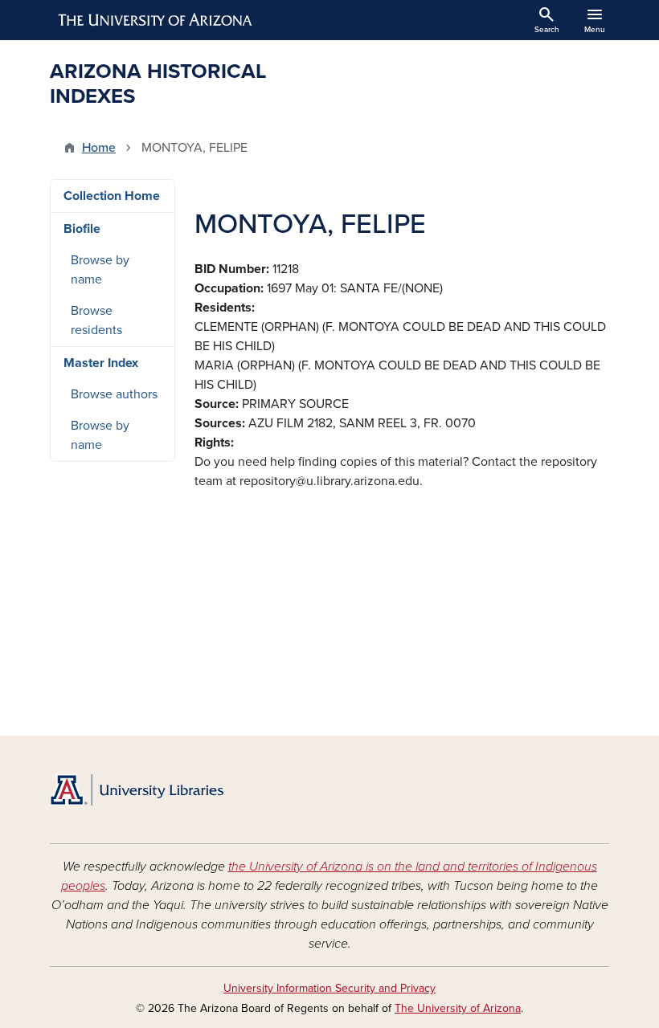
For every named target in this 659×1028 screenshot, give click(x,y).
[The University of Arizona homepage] (156, 20)
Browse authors (114, 394)
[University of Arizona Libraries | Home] (136, 790)
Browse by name (100, 270)
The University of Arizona (458, 1008)
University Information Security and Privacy (329, 988)
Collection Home (111, 196)
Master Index (100, 363)
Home (99, 148)
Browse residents (96, 320)
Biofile (81, 229)
